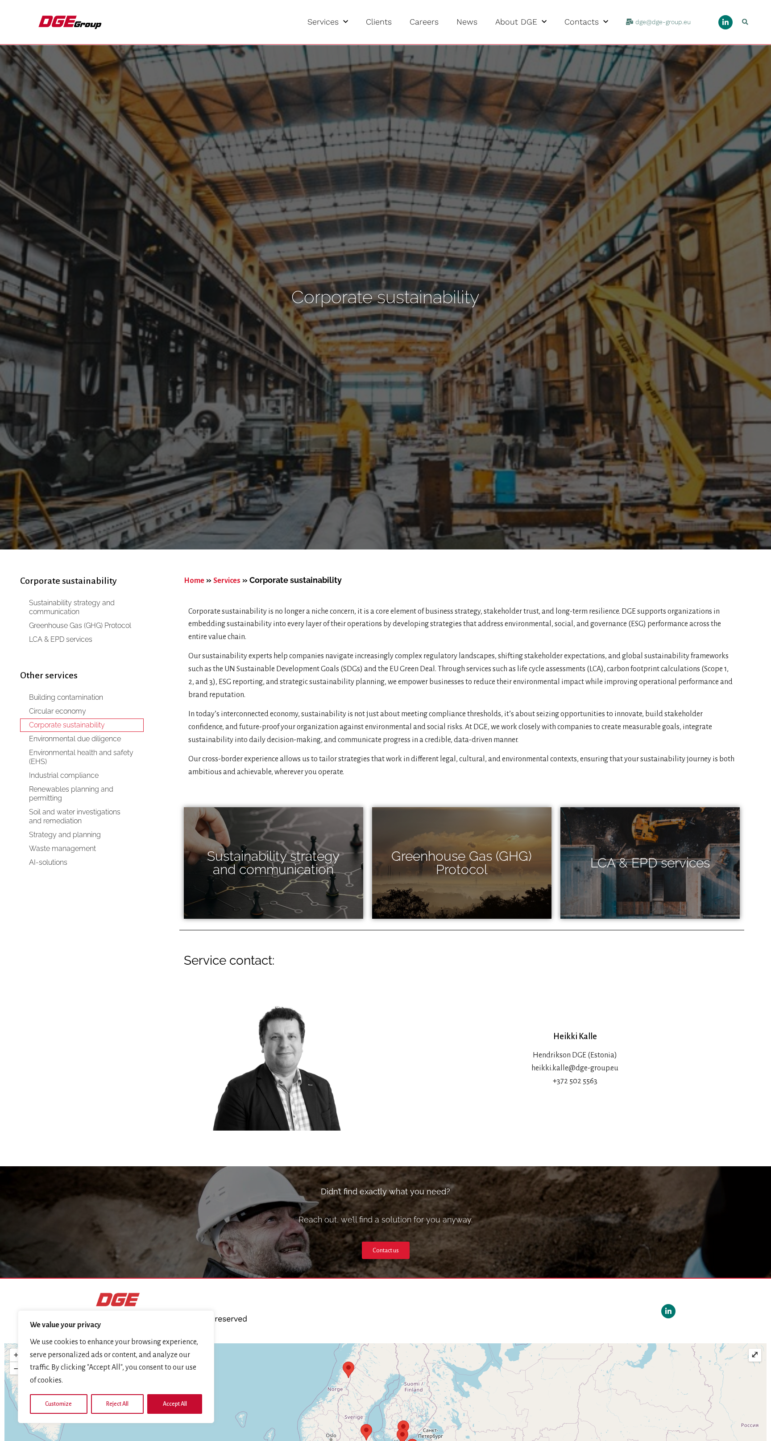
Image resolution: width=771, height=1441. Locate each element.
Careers (424, 21)
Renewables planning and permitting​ (71, 793)
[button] (744, 22)
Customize (58, 1404)
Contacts (581, 21)
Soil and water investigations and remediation (74, 816)
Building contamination (66, 697)
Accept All (175, 1404)
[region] (116, 1366)
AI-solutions (48, 862)
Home (194, 581)
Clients (379, 21)
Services (323, 21)
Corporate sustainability (67, 725)
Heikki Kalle (575, 1036)
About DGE (516, 21)
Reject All (117, 1404)
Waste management (62, 848)
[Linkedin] (725, 22)
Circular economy (57, 711)
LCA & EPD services (60, 639)
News (466, 21)
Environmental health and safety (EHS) (81, 757)
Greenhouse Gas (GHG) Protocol (80, 625)
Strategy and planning (65, 834)
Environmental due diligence (75, 739)
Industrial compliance (64, 775)
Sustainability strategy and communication (72, 607)
